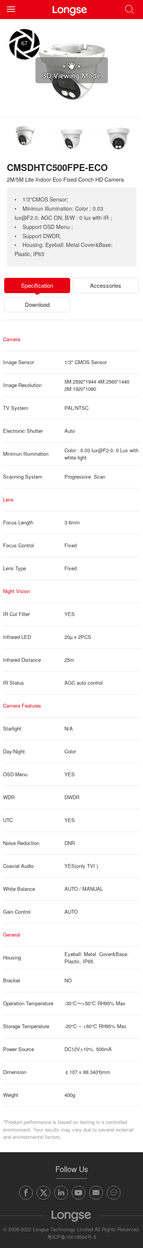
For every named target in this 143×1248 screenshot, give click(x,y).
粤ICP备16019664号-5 (71, 1236)
